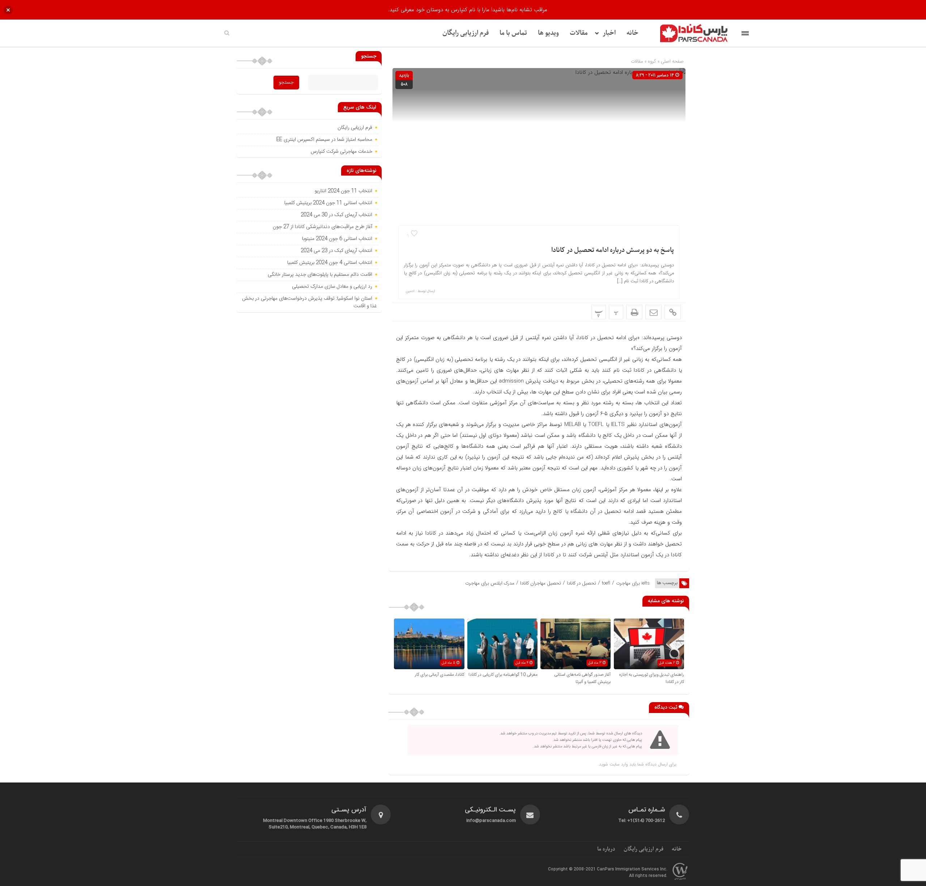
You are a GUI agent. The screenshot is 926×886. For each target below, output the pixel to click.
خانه (632, 33)
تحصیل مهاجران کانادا (540, 583)
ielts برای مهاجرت (633, 583)
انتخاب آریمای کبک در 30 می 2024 (336, 215)
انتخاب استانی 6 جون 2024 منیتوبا (336, 239)
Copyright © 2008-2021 (572, 869)
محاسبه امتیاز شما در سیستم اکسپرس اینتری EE (324, 139)
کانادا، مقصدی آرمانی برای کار (439, 674)
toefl (606, 583)
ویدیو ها (548, 33)
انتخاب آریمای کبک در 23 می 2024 (336, 250)
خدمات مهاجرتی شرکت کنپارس (341, 151)
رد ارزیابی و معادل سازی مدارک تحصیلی (331, 286)
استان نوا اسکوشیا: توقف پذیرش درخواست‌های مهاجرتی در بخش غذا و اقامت (309, 302)
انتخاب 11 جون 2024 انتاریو (342, 191)
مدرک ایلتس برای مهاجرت (489, 583)
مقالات (579, 33)
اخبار (609, 33)
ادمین (410, 291)
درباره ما (606, 849)
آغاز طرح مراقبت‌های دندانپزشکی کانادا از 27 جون (322, 227)
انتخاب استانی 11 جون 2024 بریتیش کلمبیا (328, 203)
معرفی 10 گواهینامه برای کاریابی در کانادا (503, 674)
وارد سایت (618, 764)
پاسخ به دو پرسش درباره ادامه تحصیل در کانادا (612, 250)
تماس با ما (513, 33)
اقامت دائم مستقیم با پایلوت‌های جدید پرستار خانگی (320, 274)
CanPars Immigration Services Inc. (632, 869)
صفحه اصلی (671, 61)
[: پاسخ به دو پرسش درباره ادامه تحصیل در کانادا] (653, 312)
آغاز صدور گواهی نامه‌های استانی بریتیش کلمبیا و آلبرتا (582, 678)
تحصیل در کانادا (581, 583)
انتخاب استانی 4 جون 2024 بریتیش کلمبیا (329, 262)
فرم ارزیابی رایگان (465, 33)
